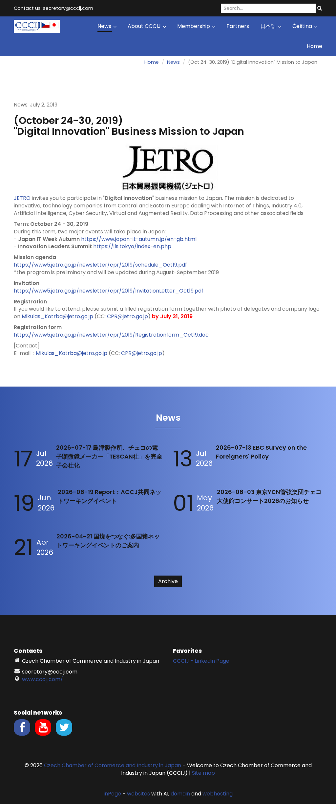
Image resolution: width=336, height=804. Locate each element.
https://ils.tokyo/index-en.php (132, 246)
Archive (168, 581)
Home (314, 46)
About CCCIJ (145, 26)
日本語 (268, 26)
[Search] (319, 8)
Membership (194, 26)
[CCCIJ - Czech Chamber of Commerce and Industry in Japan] (37, 26)
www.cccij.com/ (42, 679)
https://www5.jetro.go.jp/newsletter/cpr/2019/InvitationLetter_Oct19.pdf (108, 291)
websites (138, 793)
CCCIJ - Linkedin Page (201, 661)
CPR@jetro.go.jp (127, 316)
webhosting (217, 793)
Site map (203, 773)
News (105, 26)
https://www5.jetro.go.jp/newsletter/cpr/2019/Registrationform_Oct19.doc (111, 335)
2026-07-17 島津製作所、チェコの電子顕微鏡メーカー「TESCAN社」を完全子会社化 (109, 456)
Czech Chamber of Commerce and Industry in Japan (112, 765)
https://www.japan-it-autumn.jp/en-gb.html (139, 239)
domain (180, 793)
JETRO (22, 198)
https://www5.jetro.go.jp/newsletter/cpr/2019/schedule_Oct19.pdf (100, 265)
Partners (237, 26)
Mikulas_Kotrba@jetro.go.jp (57, 316)
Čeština (302, 26)
